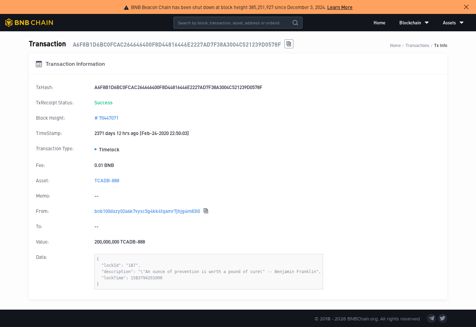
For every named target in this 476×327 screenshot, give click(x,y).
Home (379, 22)
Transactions (417, 45)
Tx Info (440, 45)
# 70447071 (106, 117)
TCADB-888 (106, 180)
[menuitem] (379, 22)
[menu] (419, 22)
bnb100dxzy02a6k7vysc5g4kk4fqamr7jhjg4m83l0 (147, 211)
